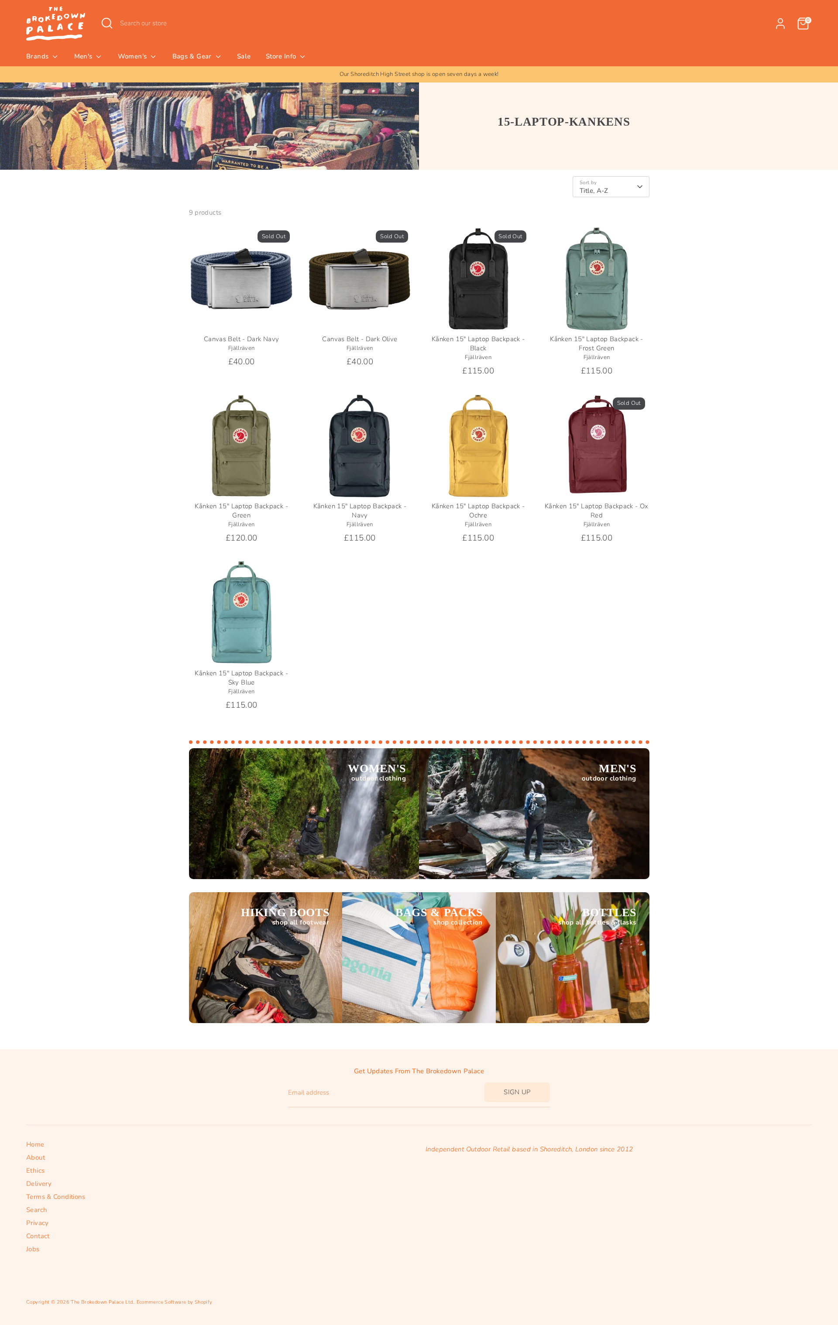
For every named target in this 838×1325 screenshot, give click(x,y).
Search (36, 1209)
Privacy (37, 1223)
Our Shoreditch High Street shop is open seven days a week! (419, 74)
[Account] (780, 23)
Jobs (33, 1249)
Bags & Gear (193, 56)
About (35, 1157)
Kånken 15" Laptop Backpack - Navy (360, 511)
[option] (419, 74)
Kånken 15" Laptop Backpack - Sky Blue (241, 678)
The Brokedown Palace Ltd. (102, 1302)
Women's (133, 56)
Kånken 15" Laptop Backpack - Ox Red (597, 511)
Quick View (242, 317)
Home (35, 1144)
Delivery (39, 1183)
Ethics (35, 1170)
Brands (38, 56)
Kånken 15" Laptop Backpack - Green (241, 511)
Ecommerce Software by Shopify (175, 1302)
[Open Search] (107, 23)
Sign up (517, 1092)
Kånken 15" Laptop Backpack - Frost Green (596, 344)
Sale (244, 56)
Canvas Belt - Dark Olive (359, 339)
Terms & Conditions (56, 1196)
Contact (38, 1236)
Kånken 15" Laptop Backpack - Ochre (478, 511)
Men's (84, 56)
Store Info (282, 56)
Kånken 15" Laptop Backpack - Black (478, 344)
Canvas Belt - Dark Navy (241, 339)
